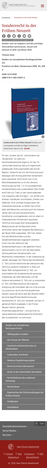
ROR (41, 454)
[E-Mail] (24, 36)
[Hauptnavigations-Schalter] (42, 5)
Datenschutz (13, 457)
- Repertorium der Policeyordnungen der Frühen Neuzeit (24, 394)
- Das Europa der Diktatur (17, 340)
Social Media (10, 431)
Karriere (7, 435)
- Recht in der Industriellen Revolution (24, 372)
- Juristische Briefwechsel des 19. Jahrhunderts (21, 347)
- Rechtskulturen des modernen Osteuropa (20, 379)
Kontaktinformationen (15, 426)
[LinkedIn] (9, 36)
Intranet (9, 454)
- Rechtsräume (13, 387)
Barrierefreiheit (32, 457)
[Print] (29, 36)
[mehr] (27, 149)
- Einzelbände (12, 407)
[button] (42, 137)
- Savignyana (12, 401)
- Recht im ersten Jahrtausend (20, 366)
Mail (20, 454)
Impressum (29, 454)
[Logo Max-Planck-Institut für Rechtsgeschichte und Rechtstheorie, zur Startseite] (19, 5)
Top (42, 423)
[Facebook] (4, 36)
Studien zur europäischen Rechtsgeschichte (17, 327)
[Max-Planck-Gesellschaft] (12, 447)
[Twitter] (19, 36)
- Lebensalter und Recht (17, 355)
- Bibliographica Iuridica (17, 334)
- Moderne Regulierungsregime (20, 360)
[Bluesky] (14, 36)
